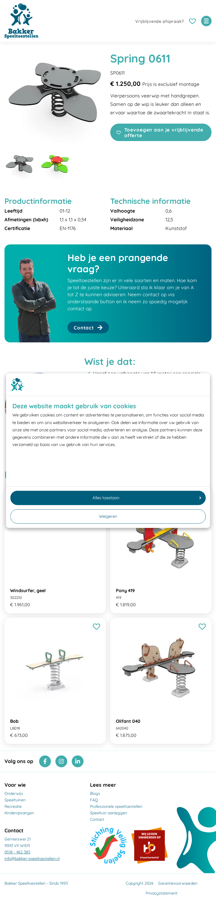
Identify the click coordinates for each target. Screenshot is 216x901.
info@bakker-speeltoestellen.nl (32, 858)
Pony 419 (125, 590)
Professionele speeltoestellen (116, 806)
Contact (97, 819)
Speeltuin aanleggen (108, 812)
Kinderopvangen (19, 812)
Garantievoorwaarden (177, 883)
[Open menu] (206, 21)
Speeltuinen (15, 799)
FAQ (94, 799)
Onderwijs (13, 793)
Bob (14, 721)
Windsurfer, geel (28, 590)
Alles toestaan (106, 497)
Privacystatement (161, 893)
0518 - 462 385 (17, 852)
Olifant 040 (128, 721)
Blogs (95, 793)
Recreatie (13, 806)
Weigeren (108, 516)
